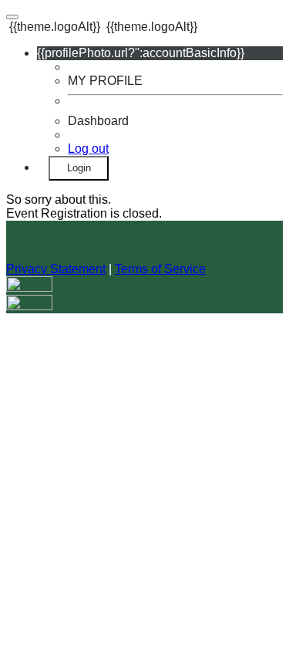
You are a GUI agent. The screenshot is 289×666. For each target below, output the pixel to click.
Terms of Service (160, 269)
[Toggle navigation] (12, 17)
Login (79, 168)
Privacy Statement (56, 269)
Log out (88, 148)
